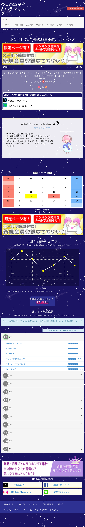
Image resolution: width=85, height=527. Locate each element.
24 (19, 201)
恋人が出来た (42, 302)
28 (65, 201)
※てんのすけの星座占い (15, 359)
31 (19, 205)
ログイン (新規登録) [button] (76, 8)
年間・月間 (18, 25)
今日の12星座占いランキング (13, 8)
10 (19, 192)
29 (77, 201)
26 (42, 201)
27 (54, 201)
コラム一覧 (21, 504)
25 (31, 201)
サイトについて (34, 504)
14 (65, 192)
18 (31, 196)
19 (42, 196)
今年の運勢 (69, 25)
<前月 (35, 173)
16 (8, 196)
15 (77, 192)
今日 (42, 67)
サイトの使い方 (41, 510)
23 (8, 201)
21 (65, 196)
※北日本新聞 (11, 348)
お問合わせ (54, 510)
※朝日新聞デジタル (13, 343)
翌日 (78, 67)
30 (8, 205)
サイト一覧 (27, 510)
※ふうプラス (11, 369)
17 (19, 196)
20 (54, 196)
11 (31, 192)
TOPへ (6, 19)
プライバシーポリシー (11, 510)
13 (54, 192)
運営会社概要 (48, 504)
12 (42, 192)
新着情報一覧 (8, 504)
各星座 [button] (6, 25)
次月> (50, 173)
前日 (7, 67)
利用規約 (60, 504)
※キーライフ (11, 354)
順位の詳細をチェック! (42, 128)
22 (77, 196)
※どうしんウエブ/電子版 (15, 364)
